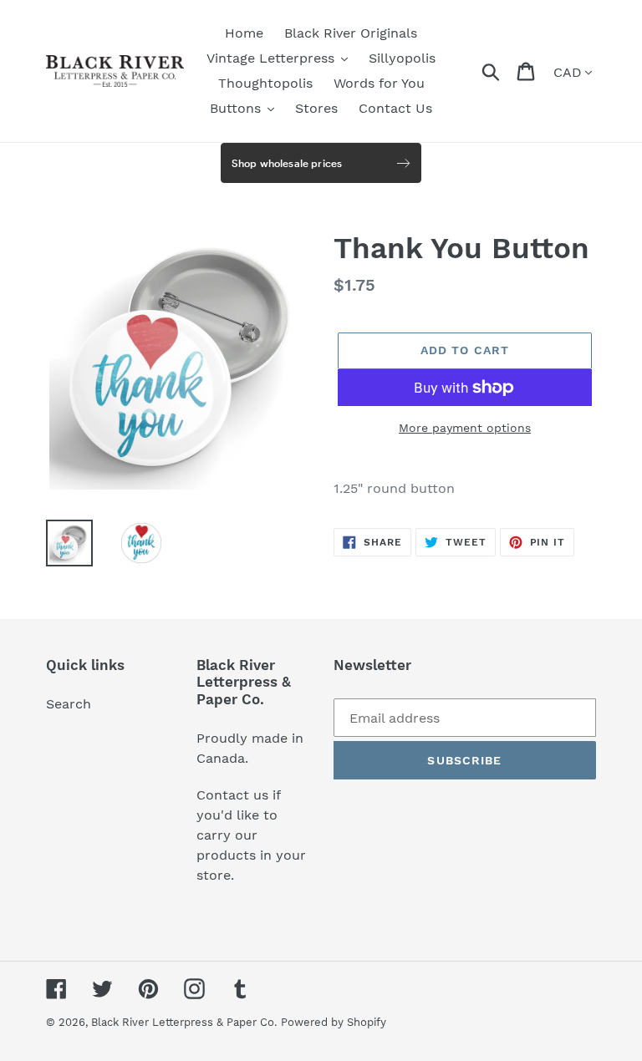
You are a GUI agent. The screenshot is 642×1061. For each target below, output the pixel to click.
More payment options (465, 427)
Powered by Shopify (333, 1022)
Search (68, 704)
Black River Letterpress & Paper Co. (184, 1022)
